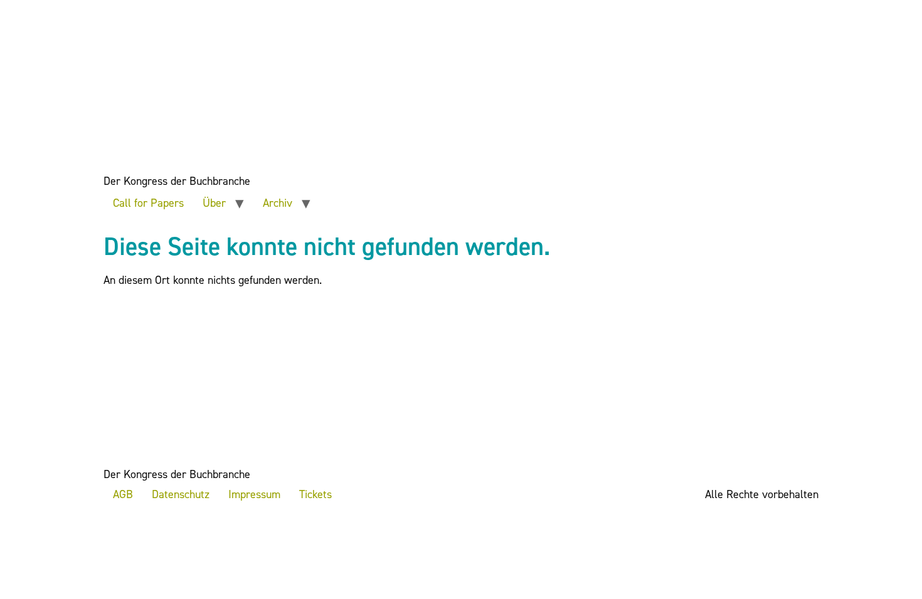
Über (214, 203)
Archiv (277, 203)
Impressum (254, 494)
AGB (123, 494)
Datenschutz (180, 494)
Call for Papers (148, 203)
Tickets (315, 494)
